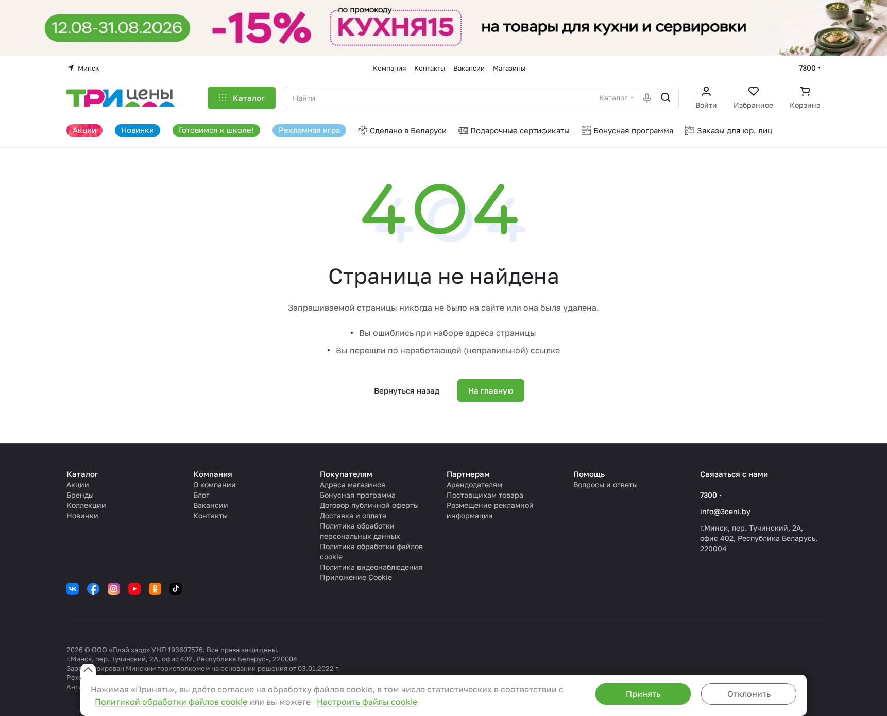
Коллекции (86, 505)
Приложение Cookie (356, 577)
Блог (201, 494)
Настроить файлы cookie (367, 701)
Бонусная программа (358, 494)
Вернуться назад (406, 390)
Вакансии (210, 505)
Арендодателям (474, 484)
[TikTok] (175, 589)
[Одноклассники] (155, 589)
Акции (77, 484)
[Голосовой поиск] (647, 98)
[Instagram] (114, 589)
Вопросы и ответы (605, 484)
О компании (214, 484)
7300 (807, 67)
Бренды (80, 494)
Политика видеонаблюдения (371, 566)
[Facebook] (93, 589)
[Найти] (665, 98)
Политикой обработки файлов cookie (171, 701)
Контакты (210, 515)
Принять (643, 694)
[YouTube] (134, 589)
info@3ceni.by (725, 511)
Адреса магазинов (352, 484)
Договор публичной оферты (369, 505)
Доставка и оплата (353, 515)
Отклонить (749, 694)
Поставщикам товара (485, 494)
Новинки (82, 515)
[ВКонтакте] (72, 589)
